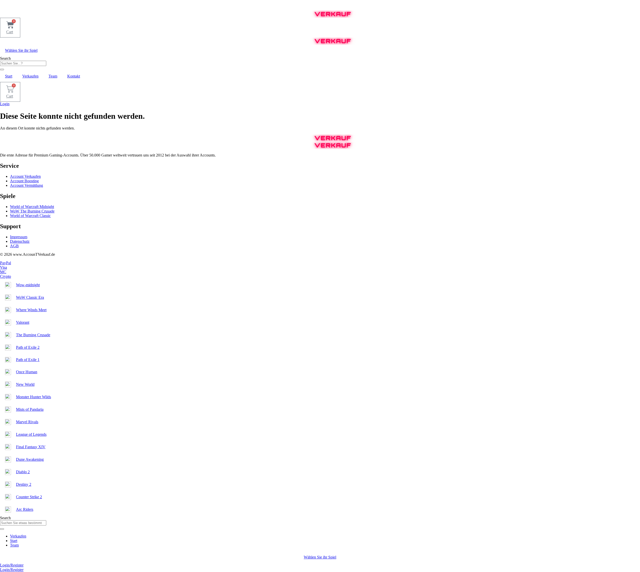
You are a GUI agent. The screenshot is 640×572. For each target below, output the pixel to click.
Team (52, 76)
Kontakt (73, 76)
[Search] (2, 69)
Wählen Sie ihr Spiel (21, 50)
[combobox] (23, 63)
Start (8, 76)
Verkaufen (30, 76)
